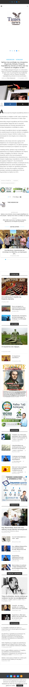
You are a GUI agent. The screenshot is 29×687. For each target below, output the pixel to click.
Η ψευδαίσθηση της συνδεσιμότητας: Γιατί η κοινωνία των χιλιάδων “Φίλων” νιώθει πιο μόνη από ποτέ (19, 447)
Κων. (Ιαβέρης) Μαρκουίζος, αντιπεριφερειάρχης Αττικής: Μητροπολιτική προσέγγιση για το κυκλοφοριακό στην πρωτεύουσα (19, 548)
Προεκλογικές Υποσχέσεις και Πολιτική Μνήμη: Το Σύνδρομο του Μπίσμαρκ (19, 315)
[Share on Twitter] (14, 197)
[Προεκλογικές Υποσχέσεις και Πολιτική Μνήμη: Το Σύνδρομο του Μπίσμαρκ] (6, 316)
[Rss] (18, 50)
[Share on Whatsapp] (19, 197)
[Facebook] (7, 674)
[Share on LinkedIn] (17, 197)
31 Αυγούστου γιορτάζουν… (16, 355)
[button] (1, 244)
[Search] (27, 6)
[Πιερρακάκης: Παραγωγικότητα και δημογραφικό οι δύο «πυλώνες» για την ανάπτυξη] (6, 556)
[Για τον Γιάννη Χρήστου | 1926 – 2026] (6, 537)
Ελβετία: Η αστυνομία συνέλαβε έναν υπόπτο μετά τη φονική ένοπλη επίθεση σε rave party (14, 656)
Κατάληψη (15, 180)
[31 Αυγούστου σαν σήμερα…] (14, 334)
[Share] (10, 104)
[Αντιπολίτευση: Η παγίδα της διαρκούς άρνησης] (14, 285)
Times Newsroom (11, 78)
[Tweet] (23, 104)
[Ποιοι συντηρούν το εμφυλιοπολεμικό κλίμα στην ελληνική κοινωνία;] (6, 307)
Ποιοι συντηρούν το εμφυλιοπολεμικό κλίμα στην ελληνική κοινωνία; (19, 306)
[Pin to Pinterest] (16, 197)
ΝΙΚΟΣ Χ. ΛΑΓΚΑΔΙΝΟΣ (18, 438)
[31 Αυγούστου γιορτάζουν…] (6, 357)
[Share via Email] (20, 197)
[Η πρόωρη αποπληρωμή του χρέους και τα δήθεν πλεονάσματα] (6, 457)
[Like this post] (11, 197)
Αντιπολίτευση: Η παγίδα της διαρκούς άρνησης (11, 296)
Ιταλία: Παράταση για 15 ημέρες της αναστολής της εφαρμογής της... (14, 251)
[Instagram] (14, 2)
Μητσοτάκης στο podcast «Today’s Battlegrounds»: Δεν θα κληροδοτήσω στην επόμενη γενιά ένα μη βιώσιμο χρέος (19, 566)
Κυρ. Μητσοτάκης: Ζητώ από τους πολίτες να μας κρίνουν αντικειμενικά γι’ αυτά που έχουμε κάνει (14, 528)
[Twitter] (12, 2)
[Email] (16, 2)
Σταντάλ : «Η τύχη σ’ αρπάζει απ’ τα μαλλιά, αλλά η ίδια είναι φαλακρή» (19, 605)
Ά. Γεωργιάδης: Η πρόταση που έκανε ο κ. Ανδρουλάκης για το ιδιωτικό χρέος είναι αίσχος (13, 626)
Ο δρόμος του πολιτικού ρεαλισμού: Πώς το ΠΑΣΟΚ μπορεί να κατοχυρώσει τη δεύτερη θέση (19, 435)
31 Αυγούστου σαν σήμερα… (11, 345)
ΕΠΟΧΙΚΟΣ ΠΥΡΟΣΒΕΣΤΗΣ (6, 180)
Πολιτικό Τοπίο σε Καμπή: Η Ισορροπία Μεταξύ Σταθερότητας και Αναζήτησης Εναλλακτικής (19, 468)
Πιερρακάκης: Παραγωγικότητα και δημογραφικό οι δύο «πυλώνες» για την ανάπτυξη (18, 557)
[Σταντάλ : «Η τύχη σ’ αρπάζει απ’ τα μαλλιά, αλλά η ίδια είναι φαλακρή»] (6, 606)
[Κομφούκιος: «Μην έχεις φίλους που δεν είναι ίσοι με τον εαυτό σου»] (6, 615)
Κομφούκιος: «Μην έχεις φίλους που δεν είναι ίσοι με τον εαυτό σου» (19, 614)
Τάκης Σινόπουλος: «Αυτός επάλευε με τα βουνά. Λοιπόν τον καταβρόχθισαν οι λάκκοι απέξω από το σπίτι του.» (14, 596)
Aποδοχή (19, 685)
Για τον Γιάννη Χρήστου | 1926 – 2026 (19, 535)
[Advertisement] (14, 38)
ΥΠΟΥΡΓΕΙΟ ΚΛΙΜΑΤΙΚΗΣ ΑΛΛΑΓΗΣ (7, 183)
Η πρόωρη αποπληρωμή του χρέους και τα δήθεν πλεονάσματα (19, 456)
